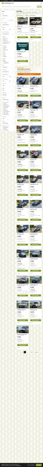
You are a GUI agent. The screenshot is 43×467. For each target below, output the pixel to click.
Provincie (3, 97)
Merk (3, 13)
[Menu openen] (41, 3)
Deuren (3, 88)
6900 (32, 352)
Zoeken (39, 6)
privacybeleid (18, 465)
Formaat (3, 121)
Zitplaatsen (4, 83)
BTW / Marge (4, 116)
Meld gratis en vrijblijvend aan (28, 74)
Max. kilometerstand (5, 32)
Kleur (3, 65)
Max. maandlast (4, 22)
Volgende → (37, 352)
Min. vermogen (4, 69)
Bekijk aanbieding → (22, 37)
